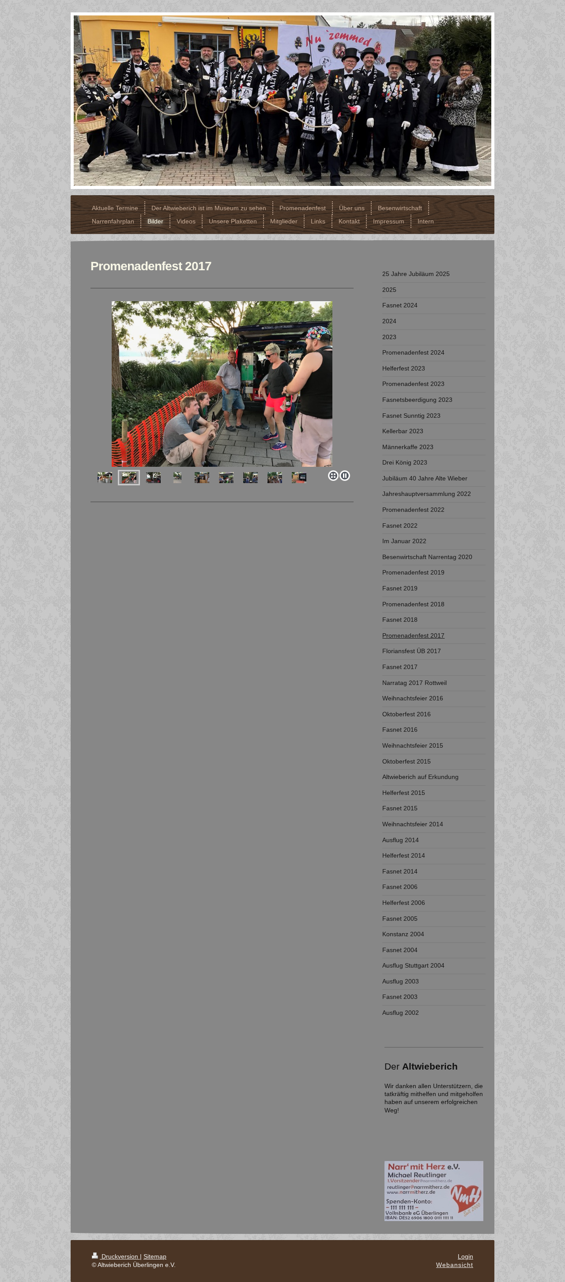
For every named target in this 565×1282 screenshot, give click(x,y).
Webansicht (454, 1264)
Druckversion (120, 1256)
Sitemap (154, 1256)
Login (465, 1256)
